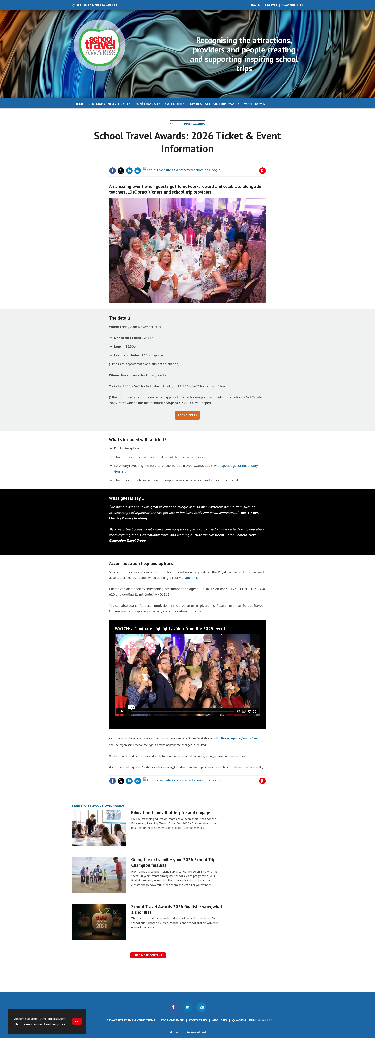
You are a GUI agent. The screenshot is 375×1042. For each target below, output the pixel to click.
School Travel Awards (187, 124)
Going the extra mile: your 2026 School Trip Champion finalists (173, 862)
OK (77, 1021)
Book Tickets (187, 415)
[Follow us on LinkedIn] (187, 1007)
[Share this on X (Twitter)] (120, 170)
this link (190, 577)
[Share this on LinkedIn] (129, 170)
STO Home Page (172, 1020)
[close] (265, 162)
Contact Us (198, 1020)
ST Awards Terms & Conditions (131, 1020)
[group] (253, 103)
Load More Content (148, 955)
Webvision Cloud (196, 1032)
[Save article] (262, 170)
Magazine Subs (292, 5)
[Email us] (201, 1007)
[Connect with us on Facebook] (173, 1007)
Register (271, 5)
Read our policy (54, 1024)
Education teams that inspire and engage (170, 812)
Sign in (216, 162)
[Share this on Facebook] (112, 170)
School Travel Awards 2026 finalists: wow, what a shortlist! (176, 909)
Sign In (255, 5)
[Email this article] (137, 170)
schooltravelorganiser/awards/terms (237, 738)
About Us (219, 1020)
